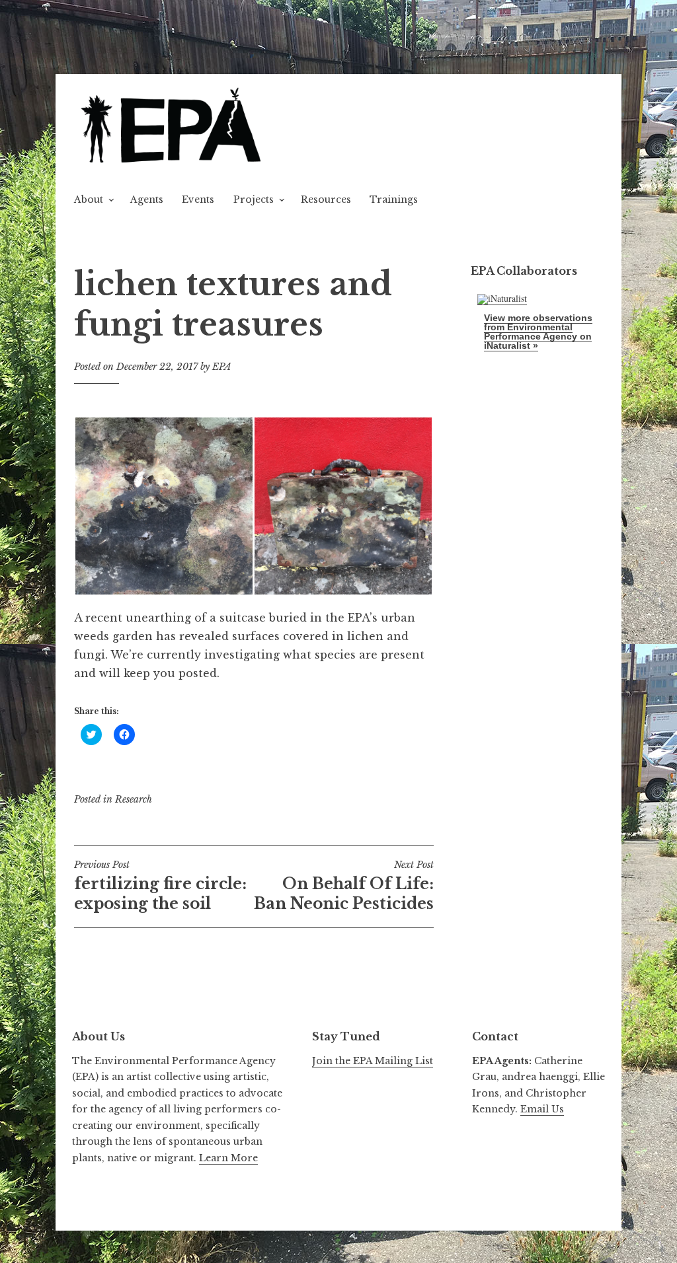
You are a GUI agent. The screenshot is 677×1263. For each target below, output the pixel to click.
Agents (146, 199)
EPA (221, 367)
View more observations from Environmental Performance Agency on (538, 331)
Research (133, 799)
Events (198, 199)
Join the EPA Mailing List (372, 1061)
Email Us (542, 1109)
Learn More (228, 1158)
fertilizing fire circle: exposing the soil (160, 886)
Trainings (394, 199)
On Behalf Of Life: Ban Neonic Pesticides (344, 886)
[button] (173, 127)
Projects (253, 199)
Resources (326, 199)
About (88, 199)
